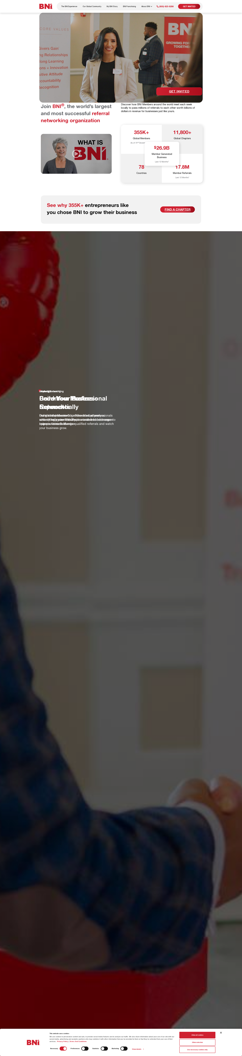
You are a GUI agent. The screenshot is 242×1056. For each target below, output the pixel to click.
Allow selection (197, 1042)
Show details (136, 1049)
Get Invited (189, 6)
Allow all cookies (197, 1035)
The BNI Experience (69, 6)
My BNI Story (112, 6)
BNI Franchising (129, 6)
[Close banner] (221, 1033)
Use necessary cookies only (197, 1050)
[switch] (84, 1049)
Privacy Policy (62, 1041)
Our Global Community (92, 6)
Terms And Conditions (78, 1041)
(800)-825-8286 (166, 6)
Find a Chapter (177, 209)
